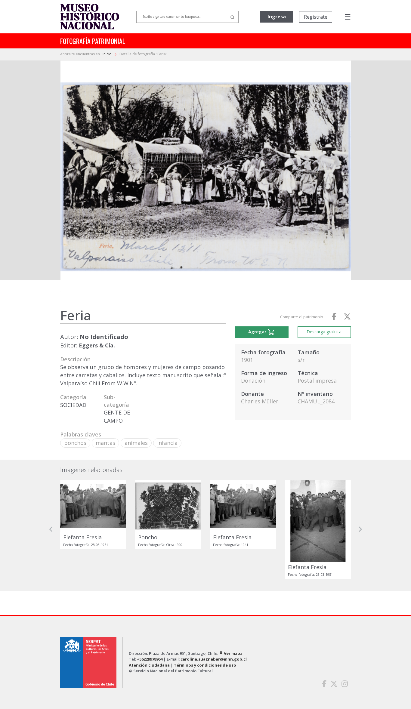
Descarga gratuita (324, 331)
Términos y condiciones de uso (205, 665)
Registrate (315, 17)
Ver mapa (231, 653)
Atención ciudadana (149, 665)
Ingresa (276, 16)
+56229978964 (149, 659)
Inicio (108, 54)
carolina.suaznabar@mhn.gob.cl (214, 659)
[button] (51, 529)
